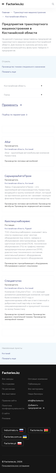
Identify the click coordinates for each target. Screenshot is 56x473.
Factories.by (36, 430)
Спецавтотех (13, 281)
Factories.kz (15, 4)
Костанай (6, 353)
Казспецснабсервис (17, 221)
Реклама (6, 418)
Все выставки (8, 394)
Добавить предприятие (34, 407)
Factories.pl (10, 443)
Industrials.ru (11, 430)
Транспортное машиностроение (29, 12)
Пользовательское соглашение (15, 466)
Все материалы (35, 389)
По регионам (8, 389)
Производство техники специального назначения (23, 67)
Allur (8, 142)
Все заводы (7, 379)
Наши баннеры (35, 394)
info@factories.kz (36, 400)
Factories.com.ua (12, 436)
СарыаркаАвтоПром (18, 176)
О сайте (6, 413)
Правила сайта (9, 400)
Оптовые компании (37, 379)
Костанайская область (16, 16)
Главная (6, 12)
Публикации (34, 384)
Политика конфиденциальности (13, 407)
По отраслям (8, 384)
